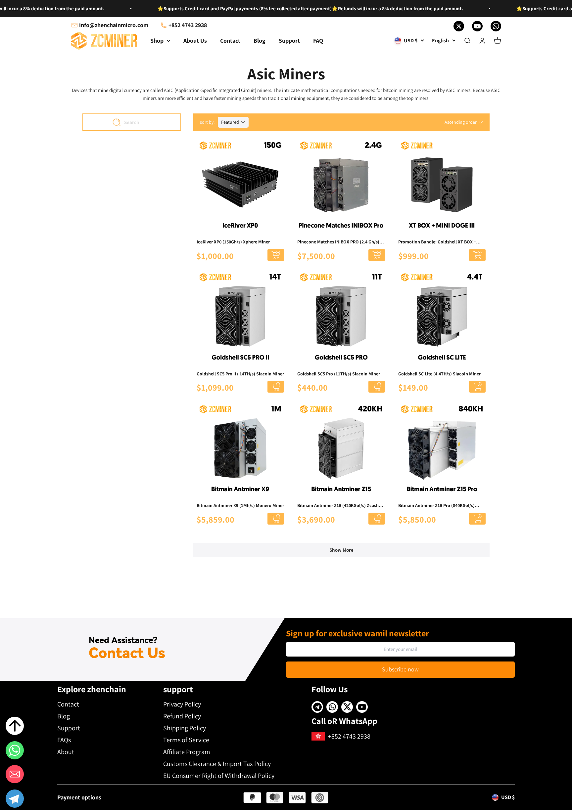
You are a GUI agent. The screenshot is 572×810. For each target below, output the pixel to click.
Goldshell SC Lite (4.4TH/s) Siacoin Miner (439, 374)
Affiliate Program (186, 751)
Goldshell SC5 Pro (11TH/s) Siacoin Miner (338, 374)
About (65, 751)
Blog (259, 40)
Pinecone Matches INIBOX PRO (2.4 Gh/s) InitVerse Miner (338, 242)
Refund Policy (182, 716)
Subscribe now (400, 669)
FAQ (318, 40)
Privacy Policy (182, 704)
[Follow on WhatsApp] (496, 26)
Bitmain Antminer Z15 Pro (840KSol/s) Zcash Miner (436, 505)
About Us (195, 40)
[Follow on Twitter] (458, 26)
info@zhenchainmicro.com (113, 25)
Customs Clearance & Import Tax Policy (217, 763)
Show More (341, 550)
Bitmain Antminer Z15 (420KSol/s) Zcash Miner (338, 505)
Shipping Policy (184, 728)
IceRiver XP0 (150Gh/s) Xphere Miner (233, 242)
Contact (230, 40)
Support (289, 40)
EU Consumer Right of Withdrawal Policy (218, 775)
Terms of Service (186, 740)
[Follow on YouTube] (477, 26)
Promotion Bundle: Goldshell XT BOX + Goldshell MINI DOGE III (437, 242)
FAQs (64, 740)
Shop (157, 40)
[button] (15, 799)
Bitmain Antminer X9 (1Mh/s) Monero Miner (240, 505)
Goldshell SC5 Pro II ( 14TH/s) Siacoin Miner (240, 374)
